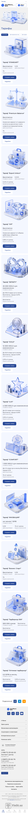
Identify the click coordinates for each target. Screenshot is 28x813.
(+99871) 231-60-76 (8, 759)
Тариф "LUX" (8, 402)
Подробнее (8, 81)
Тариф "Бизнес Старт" (12, 568)
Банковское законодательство (14, 781)
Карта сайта (19, 786)
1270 (3, 750)
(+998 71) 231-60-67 (8, 765)
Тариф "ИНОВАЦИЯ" (11, 517)
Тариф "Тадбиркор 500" (12, 619)
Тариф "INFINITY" (10, 282)
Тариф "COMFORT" (10, 460)
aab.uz (7, 5)
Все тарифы (4, 34)
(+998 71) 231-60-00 (8, 752)
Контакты (14, 789)
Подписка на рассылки (14, 784)
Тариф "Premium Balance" (13, 113)
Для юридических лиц (14, 34)
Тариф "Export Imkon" (12, 173)
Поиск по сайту (9, 786)
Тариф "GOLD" (9, 342)
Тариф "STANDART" (11, 62)
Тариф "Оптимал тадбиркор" (15, 670)
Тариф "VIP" (8, 224)
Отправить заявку (9, 77)
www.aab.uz (12, 799)
